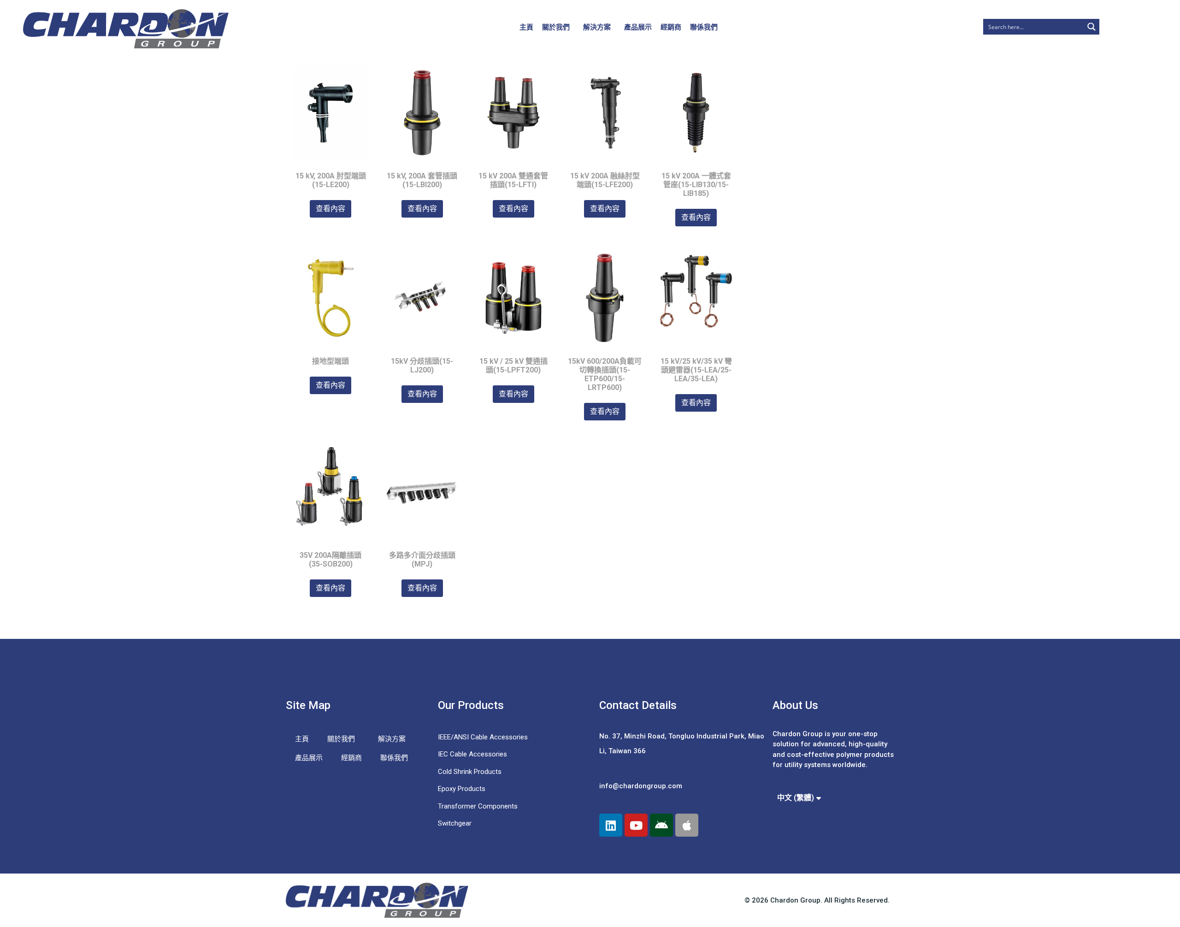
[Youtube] (636, 825)
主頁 (526, 27)
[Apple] (686, 825)
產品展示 (638, 27)
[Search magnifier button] (1091, 27)
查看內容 (330, 208)
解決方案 (597, 27)
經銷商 (671, 27)
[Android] (661, 825)
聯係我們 (704, 27)
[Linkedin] (610, 825)
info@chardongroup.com (640, 786)
